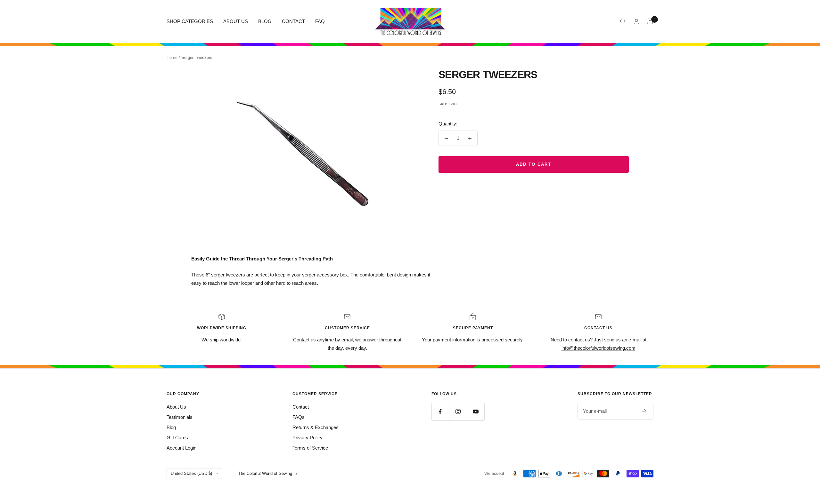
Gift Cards (177, 437)
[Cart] (650, 21)
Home (172, 57)
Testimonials (180, 417)
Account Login (181, 448)
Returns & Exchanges (315, 427)
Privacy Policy (307, 437)
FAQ (320, 21)
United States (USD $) (191, 473)
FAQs (298, 417)
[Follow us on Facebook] (440, 411)
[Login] (636, 21)
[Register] (644, 411)
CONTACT (293, 21)
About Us (176, 407)
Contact (300, 407)
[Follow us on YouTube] (475, 411)
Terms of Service (310, 448)
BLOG (265, 21)
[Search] (623, 21)
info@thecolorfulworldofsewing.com (599, 348)
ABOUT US (235, 21)
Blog (171, 427)
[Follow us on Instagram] (458, 411)
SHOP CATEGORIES (190, 21)
